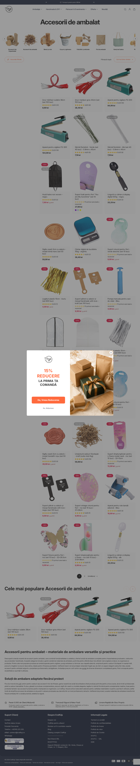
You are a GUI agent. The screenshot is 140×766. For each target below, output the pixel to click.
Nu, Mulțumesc (48, 408)
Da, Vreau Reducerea (48, 400)
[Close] (111, 352)
